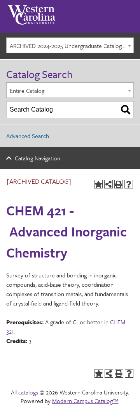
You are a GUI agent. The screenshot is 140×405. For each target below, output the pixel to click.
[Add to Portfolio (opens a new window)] (98, 184)
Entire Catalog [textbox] (27, 90)
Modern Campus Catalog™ (85, 400)
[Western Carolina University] (31, 12)
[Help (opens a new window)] (128, 184)
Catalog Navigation (37, 158)
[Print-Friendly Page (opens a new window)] (118, 184)
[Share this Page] (108, 184)
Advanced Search (27, 135)
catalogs (28, 392)
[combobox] (70, 45)
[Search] (125, 109)
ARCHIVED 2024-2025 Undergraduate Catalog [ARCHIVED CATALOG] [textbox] (71, 45)
